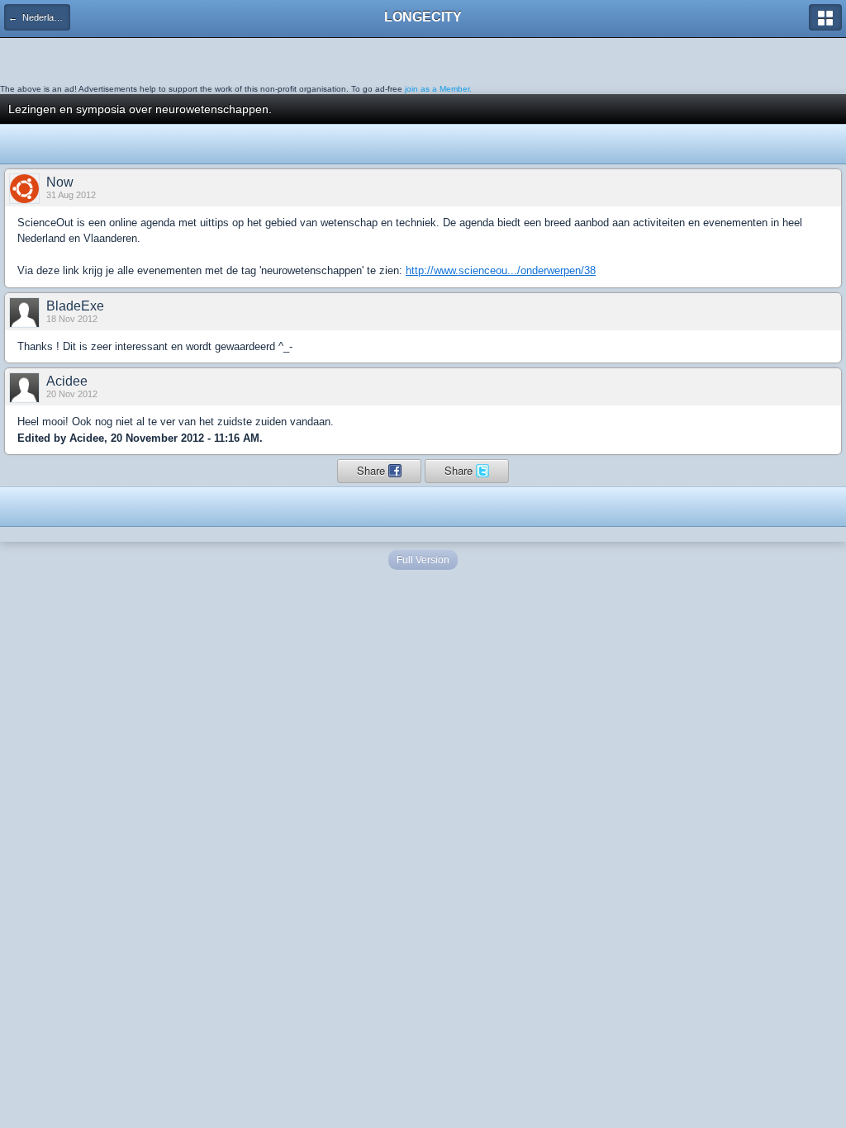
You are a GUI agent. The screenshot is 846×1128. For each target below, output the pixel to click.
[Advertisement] (132, 58)
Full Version (423, 560)
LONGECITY (423, 17)
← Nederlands (38, 17)
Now (60, 182)
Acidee (67, 381)
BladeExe (75, 306)
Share (372, 470)
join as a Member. (438, 88)
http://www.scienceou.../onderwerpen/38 (501, 270)
